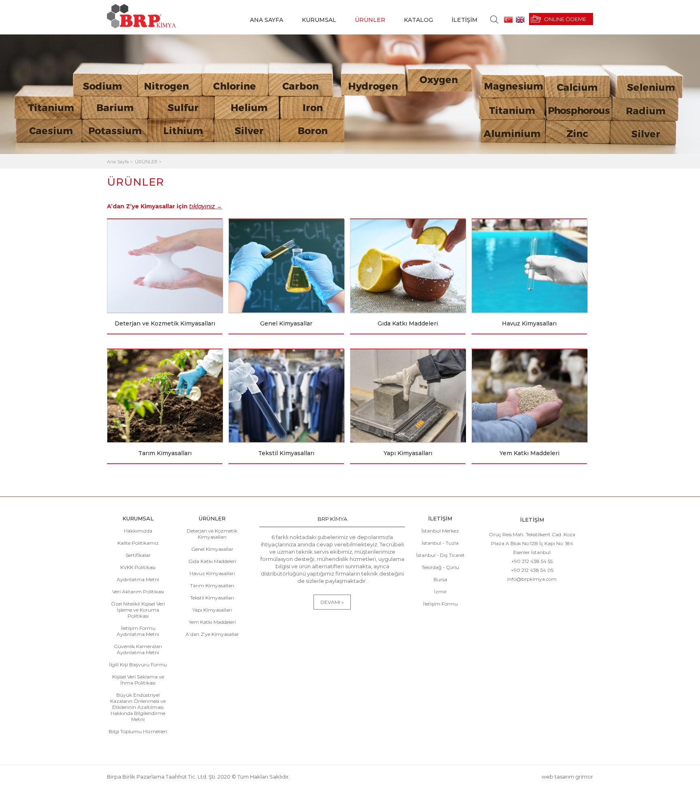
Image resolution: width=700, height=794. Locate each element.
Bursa (440, 579)
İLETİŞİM (465, 20)
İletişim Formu (440, 604)
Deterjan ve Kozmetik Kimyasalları (212, 534)
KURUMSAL (319, 20)
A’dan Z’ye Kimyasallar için (164, 206)
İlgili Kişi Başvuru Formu (138, 664)
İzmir (440, 592)
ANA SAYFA (266, 20)
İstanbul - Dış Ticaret (440, 555)
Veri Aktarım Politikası (138, 592)
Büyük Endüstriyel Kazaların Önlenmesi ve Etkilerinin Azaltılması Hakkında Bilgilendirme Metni (138, 707)
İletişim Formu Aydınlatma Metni (138, 631)
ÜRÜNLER (370, 20)
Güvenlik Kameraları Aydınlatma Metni (138, 649)
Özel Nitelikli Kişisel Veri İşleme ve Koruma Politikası (138, 610)
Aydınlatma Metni (138, 579)
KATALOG (418, 20)
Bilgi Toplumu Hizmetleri (138, 731)
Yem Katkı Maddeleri (212, 622)
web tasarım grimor (567, 776)
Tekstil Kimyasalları (212, 598)
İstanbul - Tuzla (440, 543)
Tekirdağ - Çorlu (440, 567)
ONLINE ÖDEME (565, 19)
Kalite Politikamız (138, 543)
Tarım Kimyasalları (212, 585)
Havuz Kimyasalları (212, 573)
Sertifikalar (138, 555)
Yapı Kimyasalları (212, 610)
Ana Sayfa (118, 162)
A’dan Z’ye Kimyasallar (212, 634)
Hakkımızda (138, 531)
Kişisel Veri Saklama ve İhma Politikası (138, 680)
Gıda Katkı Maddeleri (212, 561)
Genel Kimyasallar (212, 549)
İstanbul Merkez (440, 531)
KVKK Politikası (138, 567)
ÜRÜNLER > (148, 162)
